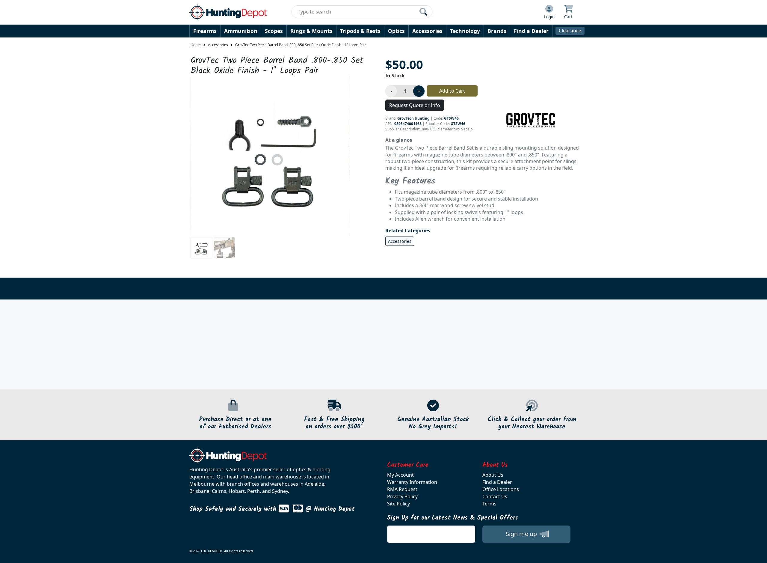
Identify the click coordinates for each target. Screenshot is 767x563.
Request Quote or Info (414, 105)
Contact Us (494, 496)
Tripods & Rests (360, 30)
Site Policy (398, 503)
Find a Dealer (531, 30)
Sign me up (522, 534)
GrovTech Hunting (413, 118)
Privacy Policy (402, 496)
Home (196, 44)
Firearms (205, 30)
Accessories (427, 30)
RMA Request (402, 489)
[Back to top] (758, 554)
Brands (496, 30)
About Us (492, 475)
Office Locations (500, 489)
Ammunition (240, 30)
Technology (465, 30)
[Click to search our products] (423, 11)
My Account (400, 475)
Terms (489, 503)
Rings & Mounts (311, 30)
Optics (396, 30)
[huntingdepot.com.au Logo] (228, 12)
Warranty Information (412, 482)
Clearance (570, 30)
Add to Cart (452, 91)
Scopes (274, 30)
